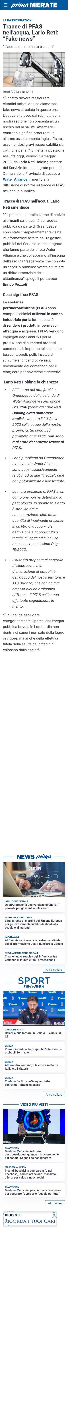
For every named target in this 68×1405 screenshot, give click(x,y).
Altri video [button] (55, 1203)
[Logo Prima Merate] (34, 5)
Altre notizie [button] (54, 969)
